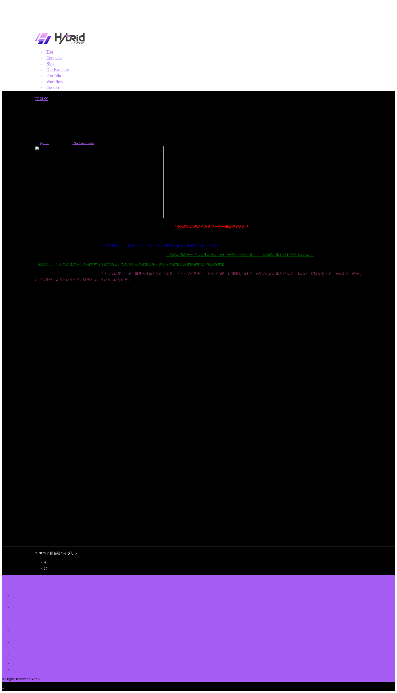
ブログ (41, 98)
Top (22, 580)
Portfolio (37, 627)
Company (41, 592)
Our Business (51, 615)
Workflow (40, 639)
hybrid (44, 143)
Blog (25, 603)
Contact (52, 87)
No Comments (83, 143)
